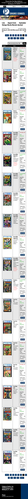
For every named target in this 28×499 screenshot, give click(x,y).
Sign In (14, 6)
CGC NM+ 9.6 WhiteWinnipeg (15, 432)
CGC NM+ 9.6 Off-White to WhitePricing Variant (15, 97)
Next (22, 38)
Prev (7, 35)
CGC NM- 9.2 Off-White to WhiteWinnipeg (15, 219)
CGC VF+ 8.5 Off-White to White (15, 74)
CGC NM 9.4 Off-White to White (15, 136)
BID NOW (22, 66)
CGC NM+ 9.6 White (15, 176)
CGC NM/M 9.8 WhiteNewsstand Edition (15, 264)
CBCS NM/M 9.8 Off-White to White (15, 54)
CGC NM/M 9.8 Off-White (15, 284)
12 (17, 38)
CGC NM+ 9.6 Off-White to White (15, 114)
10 (11, 38)
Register (23, 6)
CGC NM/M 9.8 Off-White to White (15, 160)
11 (14, 38)
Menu (5, 6)
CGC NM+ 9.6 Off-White (15, 324)
